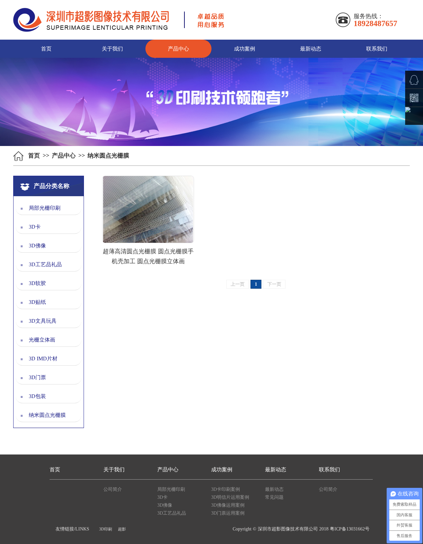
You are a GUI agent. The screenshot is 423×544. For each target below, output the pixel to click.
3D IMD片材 (43, 358)
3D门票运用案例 (228, 513)
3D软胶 (37, 283)
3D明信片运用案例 (230, 497)
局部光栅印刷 (44, 208)
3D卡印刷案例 (225, 489)
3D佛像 (37, 245)
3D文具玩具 (43, 321)
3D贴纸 (37, 302)
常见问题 (274, 497)
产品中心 (178, 49)
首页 (46, 49)
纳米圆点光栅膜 (47, 415)
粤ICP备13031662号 (349, 528)
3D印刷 (105, 529)
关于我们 (112, 49)
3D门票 (37, 377)
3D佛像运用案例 (228, 505)
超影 (122, 529)
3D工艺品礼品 (45, 264)
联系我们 (376, 49)
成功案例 (244, 49)
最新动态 (310, 49)
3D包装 (37, 396)
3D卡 (35, 227)
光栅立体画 (42, 340)
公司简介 (112, 489)
